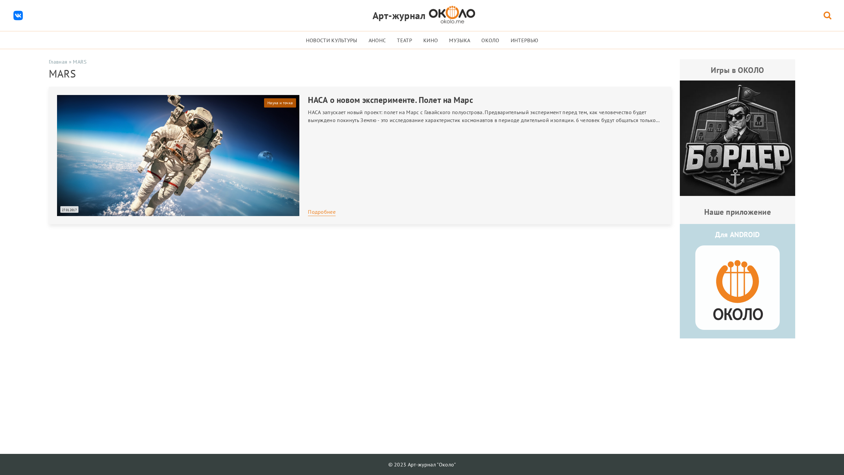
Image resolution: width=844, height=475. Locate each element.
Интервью (524, 40)
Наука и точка (280, 102)
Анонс (377, 40)
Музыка (459, 40)
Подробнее (322, 211)
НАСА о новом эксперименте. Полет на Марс (390, 100)
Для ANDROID (737, 234)
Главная (58, 61)
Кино (430, 40)
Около (490, 40)
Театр (404, 40)
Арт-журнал (399, 15)
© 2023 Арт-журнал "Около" (422, 464)
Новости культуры (331, 40)
